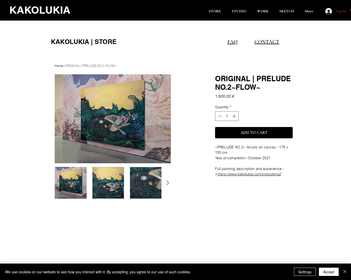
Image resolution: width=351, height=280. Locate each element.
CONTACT (266, 42)
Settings (304, 271)
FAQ (232, 42)
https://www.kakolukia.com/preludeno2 (249, 174)
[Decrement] (219, 116)
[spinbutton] (227, 116)
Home (59, 66)
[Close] (345, 272)
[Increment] (235, 116)
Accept (328, 271)
